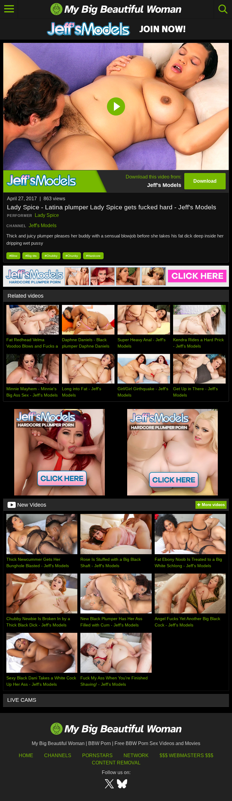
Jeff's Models (42, 225)
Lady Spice (47, 215)
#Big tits (31, 255)
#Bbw (13, 255)
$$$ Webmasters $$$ (186, 755)
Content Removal (116, 762)
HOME (26, 755)
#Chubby (51, 255)
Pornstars (97, 755)
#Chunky (72, 255)
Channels (57, 755)
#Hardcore (93, 255)
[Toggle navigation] (9, 9)
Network (136, 755)
